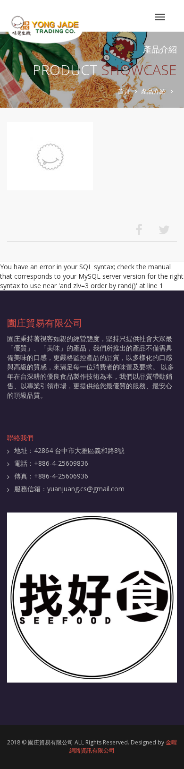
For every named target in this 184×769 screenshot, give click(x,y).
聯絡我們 (20, 437)
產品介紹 (153, 91)
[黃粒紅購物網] (92, 598)
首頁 (123, 91)
